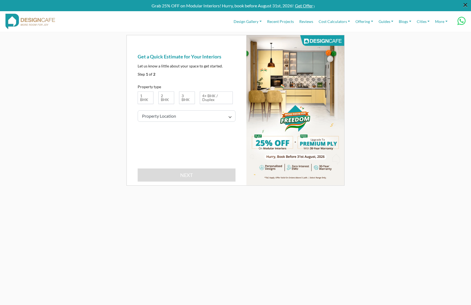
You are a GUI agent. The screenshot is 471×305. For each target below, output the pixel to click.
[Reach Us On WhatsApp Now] (461, 22)
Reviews (306, 21)
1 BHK (144, 97)
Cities (422, 21)
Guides (384, 21)
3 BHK (186, 97)
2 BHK (165, 97)
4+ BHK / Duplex (210, 97)
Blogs (403, 21)
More (439, 21)
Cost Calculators (333, 21)
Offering (362, 21)
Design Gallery (246, 21)
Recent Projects (280, 21)
